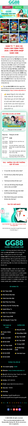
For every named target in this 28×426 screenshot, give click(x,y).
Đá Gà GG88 (6, 353)
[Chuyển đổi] (2, 171)
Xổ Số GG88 (6, 357)
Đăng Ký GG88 (21, 329)
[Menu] (2, 3)
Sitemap (5, 391)
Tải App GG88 (20, 344)
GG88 (2, 57)
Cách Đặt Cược (21, 353)
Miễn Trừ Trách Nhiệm (9, 313)
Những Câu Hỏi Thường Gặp (11, 305)
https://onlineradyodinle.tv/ (18, 90)
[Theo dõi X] (11, 409)
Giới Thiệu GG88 (7, 291)
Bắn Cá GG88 (7, 338)
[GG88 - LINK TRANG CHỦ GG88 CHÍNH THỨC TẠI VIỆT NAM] (14, 2)
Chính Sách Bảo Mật (8, 298)
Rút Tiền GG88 (21, 340)
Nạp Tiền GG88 (21, 337)
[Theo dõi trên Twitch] (19, 409)
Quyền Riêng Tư (7, 309)
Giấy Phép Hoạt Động (9, 302)
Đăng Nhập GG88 (21, 333)
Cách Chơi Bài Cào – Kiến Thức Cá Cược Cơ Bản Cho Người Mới (14, 224)
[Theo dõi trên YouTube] (17, 409)
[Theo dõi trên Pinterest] (14, 409)
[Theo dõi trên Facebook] (8, 409)
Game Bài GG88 (7, 349)
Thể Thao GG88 (7, 345)
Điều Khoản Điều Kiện (9, 294)
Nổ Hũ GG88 (6, 341)
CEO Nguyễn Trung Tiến (9, 320)
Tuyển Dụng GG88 (8, 316)
